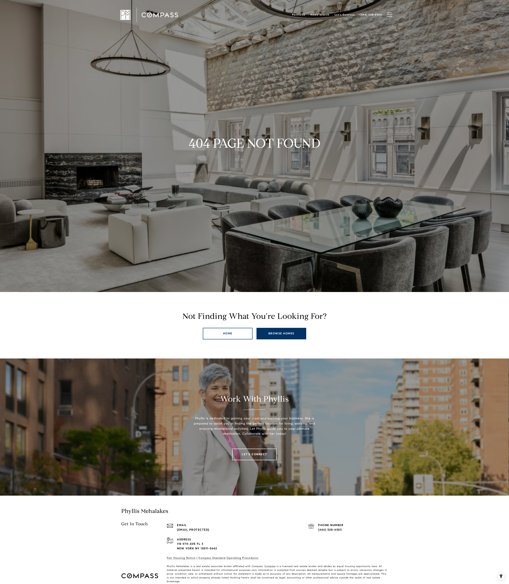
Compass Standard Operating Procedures (228, 558)
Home (227, 333)
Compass (270, 566)
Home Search (319, 14)
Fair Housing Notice (181, 558)
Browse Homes (281, 333)
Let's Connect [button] (254, 454)
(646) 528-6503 (330, 529)
